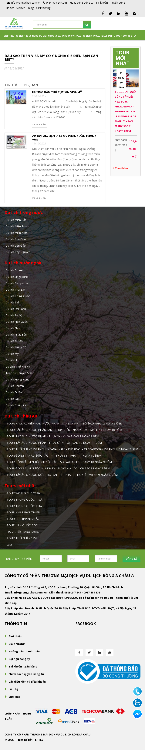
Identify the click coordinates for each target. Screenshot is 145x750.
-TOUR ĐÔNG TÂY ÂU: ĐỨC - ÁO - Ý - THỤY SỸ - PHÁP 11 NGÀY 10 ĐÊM (53, 455)
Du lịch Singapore (16, 277)
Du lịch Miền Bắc (15, 220)
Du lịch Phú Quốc (16, 239)
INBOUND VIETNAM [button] (71, 36)
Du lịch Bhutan (14, 386)
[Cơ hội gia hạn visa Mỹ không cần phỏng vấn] (16, 141)
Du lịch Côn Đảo (15, 245)
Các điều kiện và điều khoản (27, 681)
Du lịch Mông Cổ (15, 347)
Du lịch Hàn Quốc (16, 321)
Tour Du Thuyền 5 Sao (19, 373)
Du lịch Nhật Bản (16, 334)
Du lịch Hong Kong (17, 379)
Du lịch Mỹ (12, 354)
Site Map (14, 696)
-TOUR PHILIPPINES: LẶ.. (22, 519)
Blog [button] (31, 8)
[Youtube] (126, 14)
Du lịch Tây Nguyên (17, 252)
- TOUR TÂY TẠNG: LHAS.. (22, 531)
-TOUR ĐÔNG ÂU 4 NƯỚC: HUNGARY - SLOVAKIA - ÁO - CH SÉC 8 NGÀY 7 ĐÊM (57, 468)
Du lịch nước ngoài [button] (50, 36)
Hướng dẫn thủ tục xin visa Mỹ (57, 92)
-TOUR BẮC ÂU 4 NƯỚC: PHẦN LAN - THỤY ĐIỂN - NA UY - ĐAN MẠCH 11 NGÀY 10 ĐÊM (63, 430)
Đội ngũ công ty (19, 659)
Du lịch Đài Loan (15, 309)
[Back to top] (137, 726)
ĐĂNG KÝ (131, 558)
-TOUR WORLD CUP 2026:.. (23, 493)
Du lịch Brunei (14, 270)
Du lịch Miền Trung (17, 226)
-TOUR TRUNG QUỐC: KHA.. (24, 506)
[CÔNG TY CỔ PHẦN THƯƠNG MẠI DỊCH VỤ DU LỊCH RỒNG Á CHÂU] (14, 23)
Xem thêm (39, 124)
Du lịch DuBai (13, 392)
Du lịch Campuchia (17, 283)
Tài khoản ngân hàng (22, 666)
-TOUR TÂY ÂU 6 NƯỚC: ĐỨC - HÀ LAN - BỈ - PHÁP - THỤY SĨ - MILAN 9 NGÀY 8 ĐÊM (61, 475)
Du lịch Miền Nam (16, 233)
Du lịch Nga (12, 328)
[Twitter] (110, 14)
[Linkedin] (118, 14)
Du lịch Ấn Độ (13, 315)
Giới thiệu (9, 36)
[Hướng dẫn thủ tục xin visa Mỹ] (16, 97)
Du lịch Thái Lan (15, 289)
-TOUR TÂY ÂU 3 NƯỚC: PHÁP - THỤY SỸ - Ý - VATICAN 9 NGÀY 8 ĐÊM (52, 436)
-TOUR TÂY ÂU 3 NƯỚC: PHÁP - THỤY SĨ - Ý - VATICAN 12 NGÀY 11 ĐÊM (53, 442)
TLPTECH (39, 740)
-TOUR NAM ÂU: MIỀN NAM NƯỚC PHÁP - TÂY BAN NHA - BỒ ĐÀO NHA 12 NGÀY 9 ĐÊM (64, 423)
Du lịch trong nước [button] (26, 36)
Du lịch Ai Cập (14, 341)
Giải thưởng (43, 8)
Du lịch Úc (11, 360)
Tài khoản (102, 2)
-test (8, 544)
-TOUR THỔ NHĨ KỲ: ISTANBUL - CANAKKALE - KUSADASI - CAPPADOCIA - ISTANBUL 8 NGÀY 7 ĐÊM (71, 449)
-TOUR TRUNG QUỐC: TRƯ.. (24, 499)
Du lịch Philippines (17, 405)
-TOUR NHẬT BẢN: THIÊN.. (23, 512)
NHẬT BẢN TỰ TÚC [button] (110, 36)
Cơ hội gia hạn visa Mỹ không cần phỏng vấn (64, 137)
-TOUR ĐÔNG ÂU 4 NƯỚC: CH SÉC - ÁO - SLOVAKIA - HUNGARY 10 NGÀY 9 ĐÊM (58, 462)
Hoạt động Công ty (81, 2)
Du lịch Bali (12, 302)
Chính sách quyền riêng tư (26, 674)
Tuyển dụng (117, 2)
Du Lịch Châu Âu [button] (91, 36)
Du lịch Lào (12, 398)
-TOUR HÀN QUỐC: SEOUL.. (23, 525)
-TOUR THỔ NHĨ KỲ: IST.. (22, 538)
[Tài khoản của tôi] (136, 14)
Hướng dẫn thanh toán (24, 651)
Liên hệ (13, 689)
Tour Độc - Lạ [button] (128, 36)
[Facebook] (103, 14)
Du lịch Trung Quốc (17, 296)
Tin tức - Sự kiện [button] (15, 8)
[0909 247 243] (137, 691)
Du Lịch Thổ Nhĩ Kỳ (17, 366)
